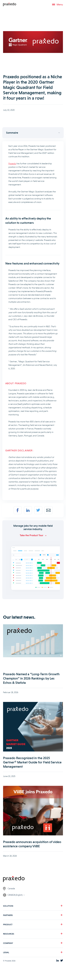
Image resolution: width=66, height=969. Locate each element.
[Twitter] (38, 510)
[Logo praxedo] (33, 879)
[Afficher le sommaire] (33, 132)
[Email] (48, 510)
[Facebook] (18, 510)
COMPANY (8, 943)
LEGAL (6, 952)
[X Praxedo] (61, 960)
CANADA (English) (15, 895)
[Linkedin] (28, 510)
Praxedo (12, 163)
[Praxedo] (9, 4)
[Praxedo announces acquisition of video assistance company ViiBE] (33, 811)
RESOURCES (8, 934)
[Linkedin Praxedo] (57, 960)
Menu (60, 4)
